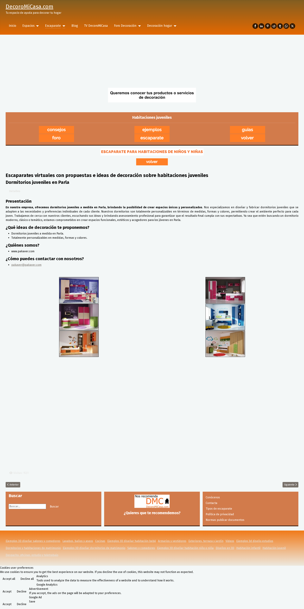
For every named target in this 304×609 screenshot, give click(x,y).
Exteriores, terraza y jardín (205, 541)
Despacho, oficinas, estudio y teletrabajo (32, 555)
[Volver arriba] (297, 602)
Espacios (28, 26)
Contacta (211, 503)
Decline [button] (21, 591)
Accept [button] (7, 591)
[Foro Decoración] (139, 26)
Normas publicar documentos (225, 520)
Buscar (54, 506)
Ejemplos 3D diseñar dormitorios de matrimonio (94, 548)
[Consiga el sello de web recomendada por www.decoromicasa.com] (152, 501)
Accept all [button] (9, 579)
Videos (230, 541)
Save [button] (32, 601)
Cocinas (100, 541)
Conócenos (213, 497)
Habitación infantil (248, 548)
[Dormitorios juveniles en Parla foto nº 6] (225, 343)
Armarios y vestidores (172, 541)
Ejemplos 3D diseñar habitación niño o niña (185, 548)
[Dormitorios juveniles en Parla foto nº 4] (225, 316)
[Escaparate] (63, 26)
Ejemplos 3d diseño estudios (254, 541)
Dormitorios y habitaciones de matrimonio (33, 548)
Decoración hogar (159, 26)
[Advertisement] (152, 61)
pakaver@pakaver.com (26, 265)
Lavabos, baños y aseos (77, 541)
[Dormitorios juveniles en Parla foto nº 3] (79, 316)
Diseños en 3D (225, 548)
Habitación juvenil (274, 548)
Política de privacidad (220, 514)
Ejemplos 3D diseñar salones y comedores (33, 541)
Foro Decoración (125, 26)
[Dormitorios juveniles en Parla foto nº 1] (79, 290)
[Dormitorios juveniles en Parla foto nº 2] (225, 290)
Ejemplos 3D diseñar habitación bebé (131, 541)
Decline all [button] (27, 579)
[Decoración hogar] (174, 26)
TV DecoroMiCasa (96, 26)
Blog (74, 26)
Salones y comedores (141, 548)
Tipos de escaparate (219, 508)
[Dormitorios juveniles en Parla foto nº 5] (79, 343)
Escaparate (53, 26)
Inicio (12, 26)
